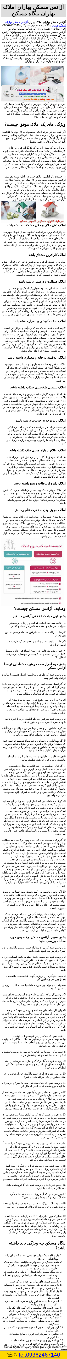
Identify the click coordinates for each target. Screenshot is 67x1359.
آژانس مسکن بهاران (16, 22)
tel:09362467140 (39, 1355)
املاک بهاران (59, 25)
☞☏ (33, 1355)
